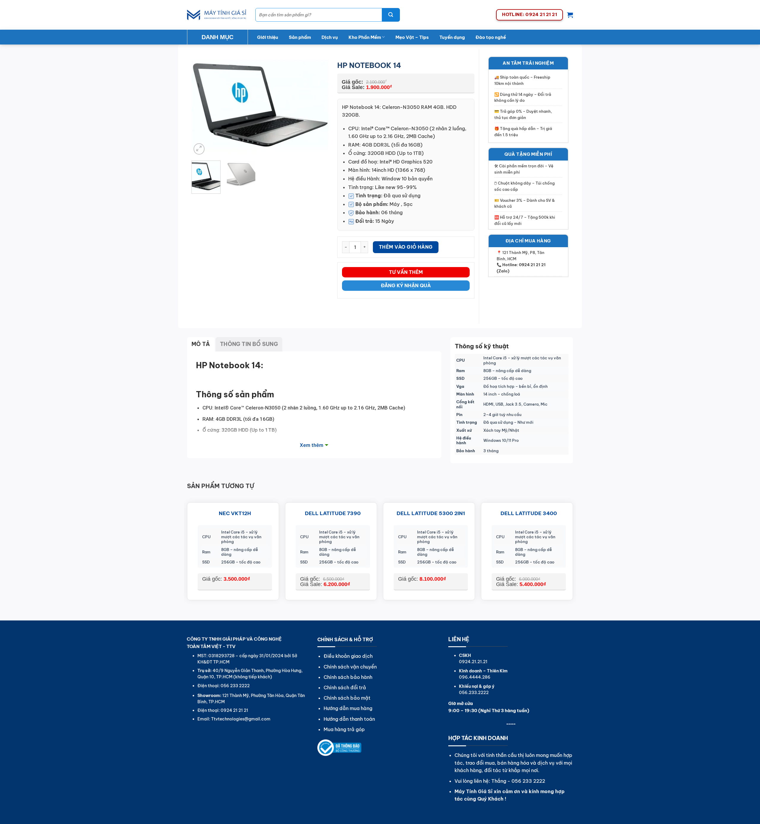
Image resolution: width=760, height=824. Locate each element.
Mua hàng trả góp (344, 729)
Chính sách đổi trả (345, 687)
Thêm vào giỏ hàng (406, 247)
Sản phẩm (300, 37)
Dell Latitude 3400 (529, 513)
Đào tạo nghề (491, 37)
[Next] (318, 106)
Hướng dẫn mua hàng (348, 708)
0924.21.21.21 (473, 661)
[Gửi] (391, 15)
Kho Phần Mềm (365, 37)
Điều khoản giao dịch (348, 656)
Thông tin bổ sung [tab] (249, 344)
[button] (570, 14)
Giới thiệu (267, 37)
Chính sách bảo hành (348, 677)
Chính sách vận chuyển (350, 667)
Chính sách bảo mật (347, 698)
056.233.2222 (474, 692)
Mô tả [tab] (200, 344)
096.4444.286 (474, 677)
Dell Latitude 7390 (333, 513)
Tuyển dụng (452, 37)
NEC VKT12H (235, 513)
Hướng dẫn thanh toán (349, 719)
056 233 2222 (528, 781)
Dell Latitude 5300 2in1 (431, 513)
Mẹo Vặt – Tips (412, 37)
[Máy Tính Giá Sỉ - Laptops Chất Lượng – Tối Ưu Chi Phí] (216, 14)
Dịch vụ (330, 37)
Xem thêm (311, 445)
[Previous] (201, 106)
